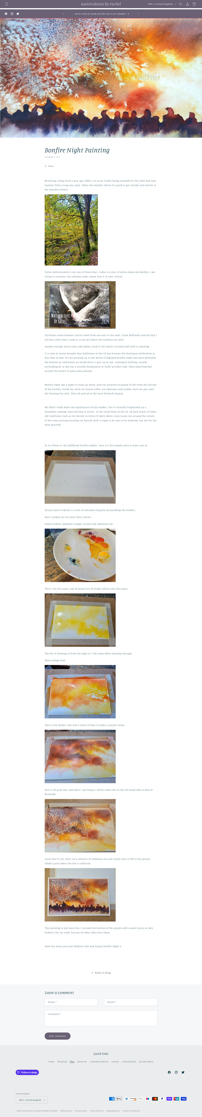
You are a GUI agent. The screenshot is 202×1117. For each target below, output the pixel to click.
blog (72, 1061)
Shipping (62, 1061)
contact (115, 1061)
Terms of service (97, 1111)
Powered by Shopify (49, 1111)
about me (82, 1061)
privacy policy (146, 1061)
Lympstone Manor (99, 1061)
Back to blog (103, 972)
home (52, 1061)
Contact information (131, 1111)
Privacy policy (81, 1111)
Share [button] (51, 166)
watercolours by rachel (31, 1111)
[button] (6, 4)
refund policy (129, 1061)
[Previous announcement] (63, 14)
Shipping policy (113, 1111)
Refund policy (66, 1111)
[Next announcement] (138, 14)
